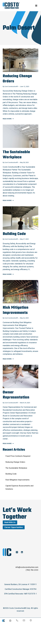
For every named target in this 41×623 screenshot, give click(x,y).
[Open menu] (36, 5)
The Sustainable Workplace (16, 154)
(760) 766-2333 (32, 570)
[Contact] (31, 620)
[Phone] (17, 620)
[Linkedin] (22, 552)
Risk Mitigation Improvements (15, 310)
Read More (8, 119)
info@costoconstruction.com (26, 567)
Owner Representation (16, 395)
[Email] (24, 620)
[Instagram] (17, 552)
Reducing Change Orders (17, 78)
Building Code (14, 234)
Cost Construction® (11, 86)
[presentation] (20, 60)
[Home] (10, 620)
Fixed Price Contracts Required (17, 456)
